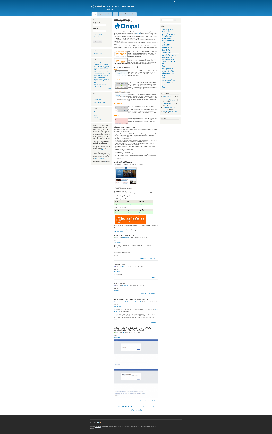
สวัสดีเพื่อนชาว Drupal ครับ (101, 72)
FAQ (121, 14)
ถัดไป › (133, 410)
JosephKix (97, 115)
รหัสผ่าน (96, 29)
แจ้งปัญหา (127, 14)
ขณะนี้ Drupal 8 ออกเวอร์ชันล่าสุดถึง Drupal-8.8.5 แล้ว (131, 300)
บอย (123, 332)
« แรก (118, 407)
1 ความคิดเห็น (152, 258)
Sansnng (96, 117)
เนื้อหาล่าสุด (97, 99)
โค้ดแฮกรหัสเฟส (119, 264)
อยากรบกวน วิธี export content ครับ (125, 235)
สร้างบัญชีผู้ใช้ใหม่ (99, 35)
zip (130, 204)
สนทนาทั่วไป (117, 337)
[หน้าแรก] (98, 7)
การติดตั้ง (116, 290)
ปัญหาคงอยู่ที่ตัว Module (169, 100)
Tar (127, 204)
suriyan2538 (166, 45)
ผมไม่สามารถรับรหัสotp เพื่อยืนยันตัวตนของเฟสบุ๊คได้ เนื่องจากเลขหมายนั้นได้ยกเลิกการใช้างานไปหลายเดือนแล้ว (135, 329)
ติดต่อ (134, 14)
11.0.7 (140, 212)
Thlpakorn (124, 267)
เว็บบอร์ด (96, 97)
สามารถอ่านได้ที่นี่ (98, 150)
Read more (143, 258)
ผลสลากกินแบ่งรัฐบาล (100, 102)
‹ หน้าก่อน (124, 407)
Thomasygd (97, 111)
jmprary (96, 113)
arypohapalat (97, 119)
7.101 (141, 204)
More (109, 88)
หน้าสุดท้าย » (139, 410)
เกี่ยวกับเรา (108, 14)
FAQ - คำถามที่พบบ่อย (119, 231)
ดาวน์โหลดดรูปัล (99, 158)
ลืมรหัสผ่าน (97, 37)
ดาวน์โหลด (138, 33)
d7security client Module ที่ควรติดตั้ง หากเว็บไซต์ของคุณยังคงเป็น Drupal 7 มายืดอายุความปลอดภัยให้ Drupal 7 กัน (101, 66)
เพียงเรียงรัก (138, 302)
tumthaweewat (125, 237)
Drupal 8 (100, 14)
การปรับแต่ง (117, 242)
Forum (115, 14)
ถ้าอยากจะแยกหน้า (168, 104)
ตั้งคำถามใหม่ (176, 2)
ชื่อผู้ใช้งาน (97, 22)
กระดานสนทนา (117, 230)
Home (94, 14)
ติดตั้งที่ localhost (167, 96)
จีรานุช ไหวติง (126, 286)
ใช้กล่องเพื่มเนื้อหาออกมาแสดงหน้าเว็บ (101, 85)
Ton (163, 66)
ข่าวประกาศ (117, 271)
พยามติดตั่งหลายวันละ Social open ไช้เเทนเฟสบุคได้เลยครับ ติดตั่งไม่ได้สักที (102, 75)
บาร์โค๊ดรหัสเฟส (119, 283)
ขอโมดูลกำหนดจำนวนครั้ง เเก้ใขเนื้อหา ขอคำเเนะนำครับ (101, 81)
